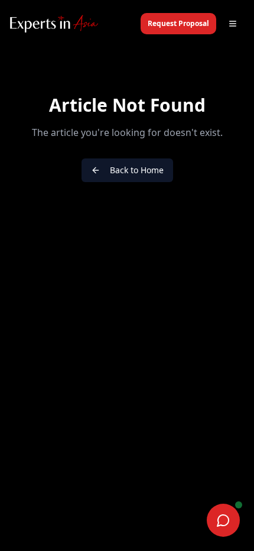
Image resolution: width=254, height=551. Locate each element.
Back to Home (137, 170)
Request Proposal (178, 23)
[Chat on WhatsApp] (223, 520)
